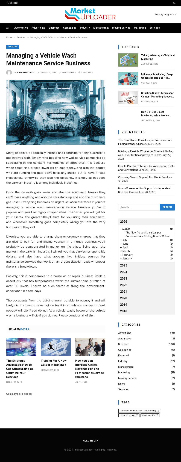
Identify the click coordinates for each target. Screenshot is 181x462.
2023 (123, 278)
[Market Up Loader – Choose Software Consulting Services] (90, 14)
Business (54, 27)
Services (155, 27)
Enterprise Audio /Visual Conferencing (139, 411)
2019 (123, 304)
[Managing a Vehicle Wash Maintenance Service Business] (55, 112)
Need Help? (12, 3)
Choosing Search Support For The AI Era (142, 177)
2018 (123, 311)
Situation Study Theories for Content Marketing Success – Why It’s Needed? (157, 95)
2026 (123, 221)
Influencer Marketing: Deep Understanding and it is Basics (156, 76)
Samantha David (25, 72)
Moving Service (121, 27)
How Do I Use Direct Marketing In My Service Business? (155, 114)
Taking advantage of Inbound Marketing (158, 57)
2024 (123, 272)
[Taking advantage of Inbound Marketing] (128, 60)
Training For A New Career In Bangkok (53, 362)
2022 (123, 285)
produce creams (129, 415)
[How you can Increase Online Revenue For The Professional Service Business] (90, 347)
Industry (85, 27)
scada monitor (150, 415)
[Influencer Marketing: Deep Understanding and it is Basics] (128, 78)
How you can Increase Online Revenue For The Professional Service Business (89, 369)
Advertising (38, 27)
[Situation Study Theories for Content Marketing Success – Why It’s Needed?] (128, 97)
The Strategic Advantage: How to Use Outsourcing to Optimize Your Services (19, 369)
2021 (123, 291)
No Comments (69, 72)
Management (101, 27)
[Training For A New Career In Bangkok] (56, 347)
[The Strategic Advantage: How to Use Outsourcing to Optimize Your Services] (21, 347)
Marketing (140, 27)
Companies (69, 27)
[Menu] (7, 28)
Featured (123, 355)
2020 (123, 298)
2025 (123, 265)
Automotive (21, 27)
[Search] (174, 3)
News (121, 383)
